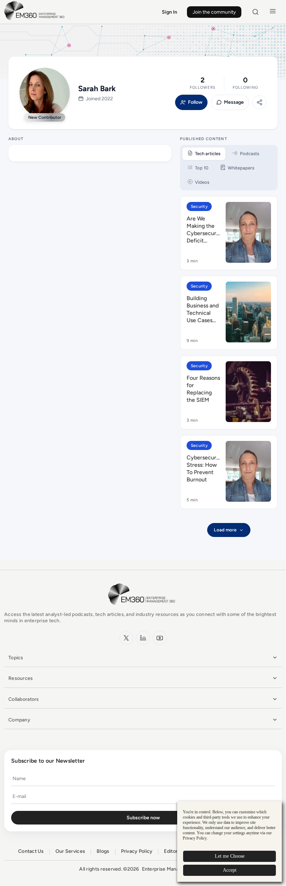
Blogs (103, 851)
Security (199, 206)
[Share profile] (259, 102)
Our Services (70, 851)
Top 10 (201, 167)
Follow (195, 102)
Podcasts (249, 153)
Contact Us (31, 851)
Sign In (169, 12)
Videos (202, 182)
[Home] (35, 19)
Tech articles (207, 153)
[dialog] (229, 841)
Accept (229, 870)
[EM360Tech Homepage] (143, 608)
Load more (225, 529)
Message (234, 102)
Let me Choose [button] (229, 856)
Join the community (214, 12)
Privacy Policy (137, 851)
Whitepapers (241, 167)
